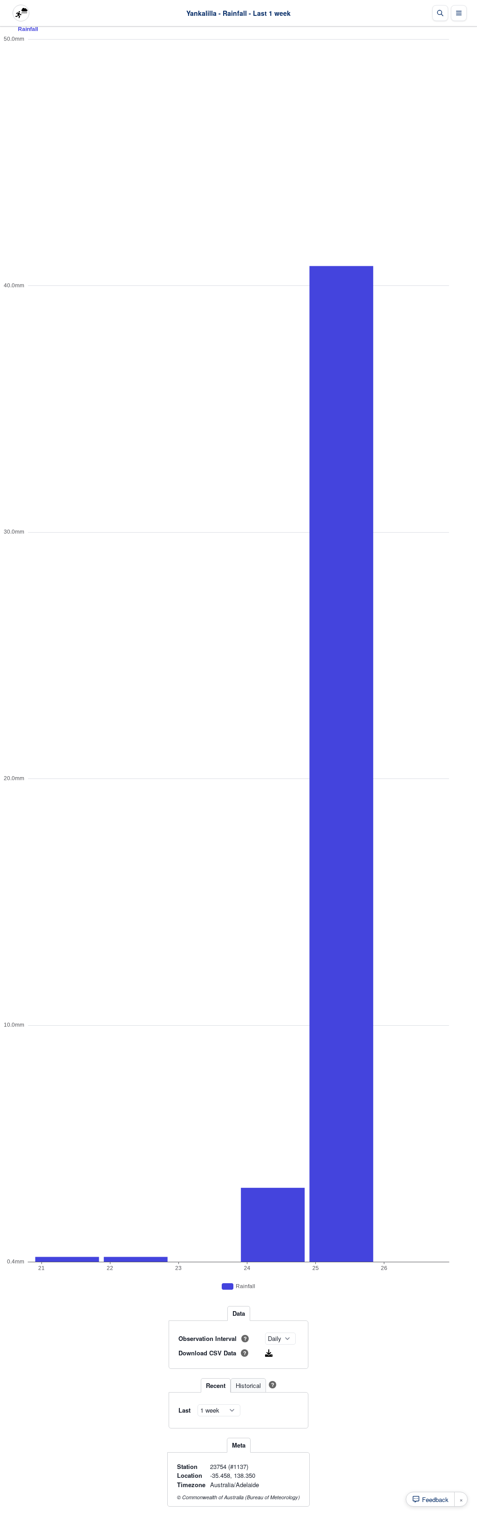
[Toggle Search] (440, 13)
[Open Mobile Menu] (459, 13)
